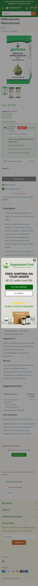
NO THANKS (19, 293)
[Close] (34, 260)
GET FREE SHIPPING (19, 287)
